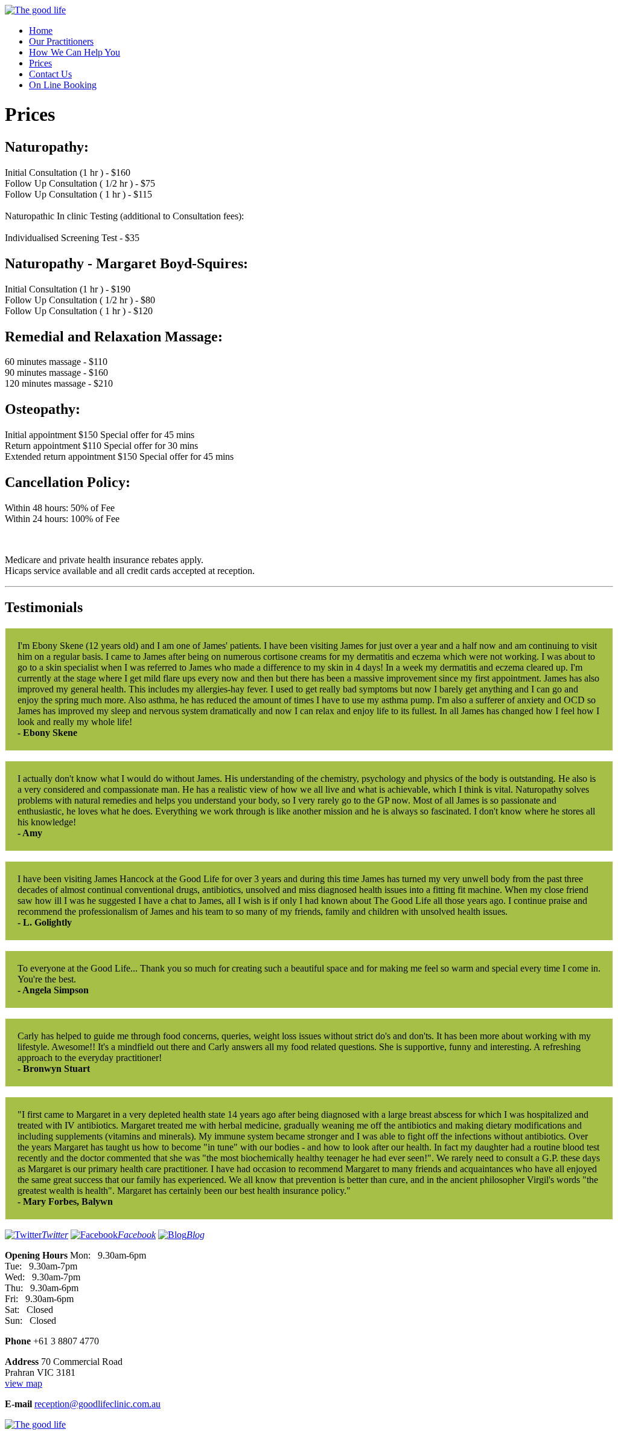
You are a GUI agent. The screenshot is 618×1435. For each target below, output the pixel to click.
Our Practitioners (61, 41)
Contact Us (50, 74)
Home (41, 30)
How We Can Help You (74, 52)
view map (23, 1383)
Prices (40, 63)
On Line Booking (63, 85)
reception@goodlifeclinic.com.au (97, 1404)
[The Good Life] (35, 10)
